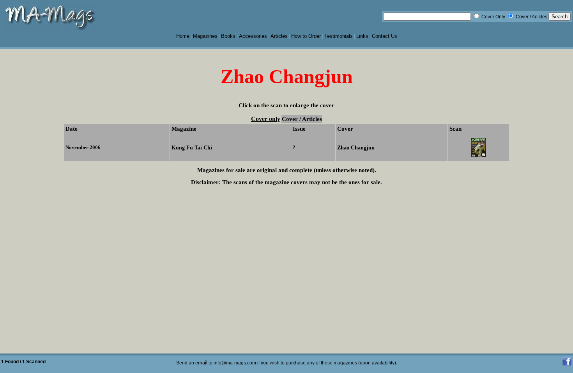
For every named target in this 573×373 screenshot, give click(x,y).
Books (228, 36)
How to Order (306, 36)
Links (362, 36)
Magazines (205, 36)
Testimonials (338, 36)
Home (182, 36)
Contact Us (384, 36)
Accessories (253, 36)
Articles (279, 36)
